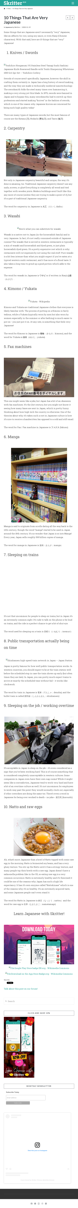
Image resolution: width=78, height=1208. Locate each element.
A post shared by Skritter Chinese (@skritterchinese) (37, 1180)
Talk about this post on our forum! (21, 988)
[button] (73, 3)
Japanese (8, 27)
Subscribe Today (12, 1092)
